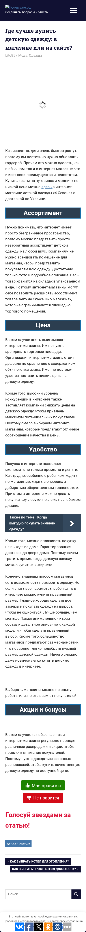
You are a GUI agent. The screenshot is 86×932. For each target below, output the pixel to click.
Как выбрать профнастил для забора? (44, 869)
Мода (22, 55)
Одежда (35, 55)
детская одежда (18, 843)
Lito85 (10, 55)
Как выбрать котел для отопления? (39, 862)
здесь (46, 187)
